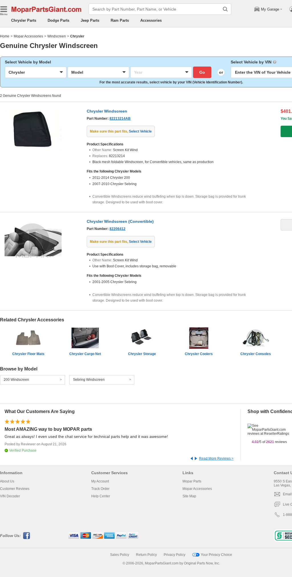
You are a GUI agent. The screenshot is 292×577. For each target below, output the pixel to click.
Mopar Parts (191, 481)
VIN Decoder (10, 496)
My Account (100, 481)
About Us (7, 481)
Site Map (189, 496)
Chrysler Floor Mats (28, 354)
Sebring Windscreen (89, 380)
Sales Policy (119, 555)
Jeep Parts (90, 20)
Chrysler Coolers (199, 354)
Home (4, 36)
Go (202, 72)
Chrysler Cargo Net (85, 354)
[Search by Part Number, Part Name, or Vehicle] (225, 9)
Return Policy (146, 555)
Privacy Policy (174, 555)
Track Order (100, 489)
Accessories (151, 20)
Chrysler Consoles (255, 354)
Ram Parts (120, 20)
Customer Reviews (14, 489)
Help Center (100, 496)
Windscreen (56, 36)
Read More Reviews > (216, 458)
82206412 (117, 229)
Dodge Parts (58, 20)
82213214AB (120, 119)
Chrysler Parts (23, 20)
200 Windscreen (16, 380)
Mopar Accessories (28, 36)
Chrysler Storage (142, 354)
